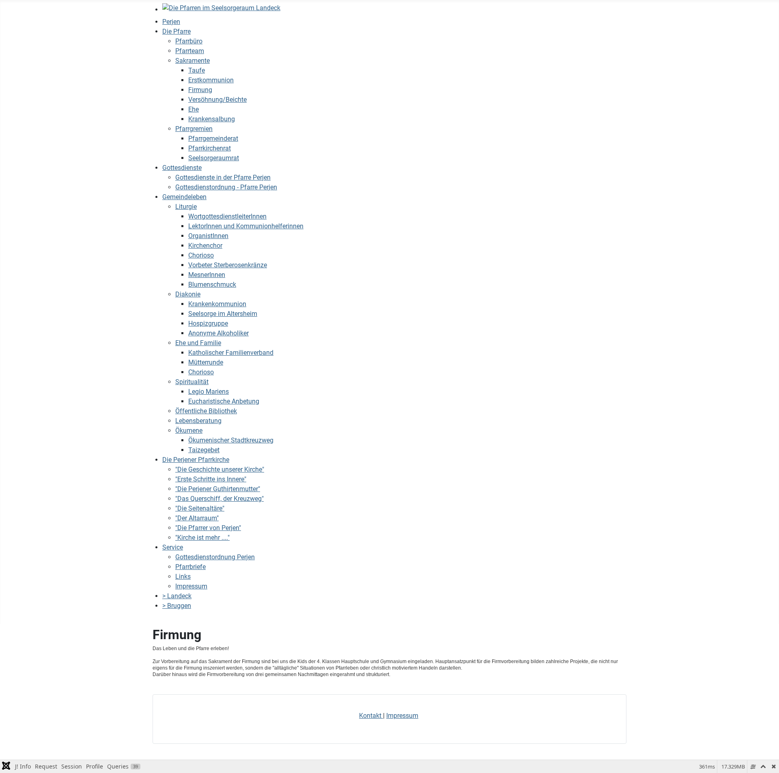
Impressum (402, 715)
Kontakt (371, 715)
